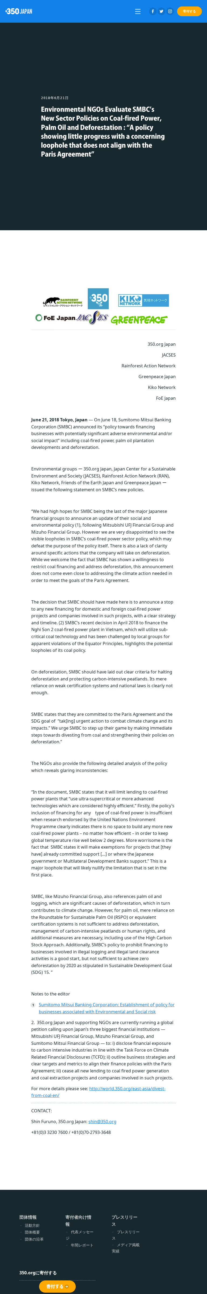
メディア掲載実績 (126, 1248)
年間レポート (82, 1245)
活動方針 (32, 1225)
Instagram (170, 11)
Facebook (153, 11)
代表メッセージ (80, 1235)
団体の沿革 (34, 1239)
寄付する (189, 11)
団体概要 (32, 1232)
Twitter (161, 11)
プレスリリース (126, 1235)
